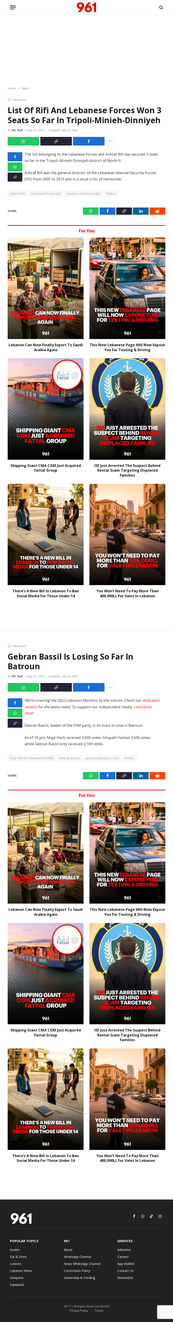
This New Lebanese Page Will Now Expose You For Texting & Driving (127, 347)
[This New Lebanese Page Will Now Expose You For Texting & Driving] (127, 288)
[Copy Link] (56, 141)
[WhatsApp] (15, 166)
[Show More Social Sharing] (110, 141)
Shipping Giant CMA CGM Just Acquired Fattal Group (46, 468)
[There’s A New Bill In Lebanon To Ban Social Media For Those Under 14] (46, 534)
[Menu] (13, 7)
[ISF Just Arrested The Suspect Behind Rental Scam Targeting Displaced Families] (127, 408)
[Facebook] (15, 156)
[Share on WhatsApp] (23, 141)
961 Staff (17, 130)
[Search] (160, 7)
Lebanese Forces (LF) (46, 193)
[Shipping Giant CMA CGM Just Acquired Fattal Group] (46, 408)
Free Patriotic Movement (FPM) (31, 758)
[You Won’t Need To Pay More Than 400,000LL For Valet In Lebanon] (127, 534)
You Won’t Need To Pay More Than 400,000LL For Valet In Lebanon (127, 593)
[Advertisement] (86, 50)
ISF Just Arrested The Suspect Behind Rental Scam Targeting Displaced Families (127, 470)
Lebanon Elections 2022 (83, 193)
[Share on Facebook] (89, 141)
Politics (111, 193)
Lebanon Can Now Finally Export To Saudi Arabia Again (46, 347)
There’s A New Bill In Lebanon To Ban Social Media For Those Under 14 (45, 593)
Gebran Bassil (69, 758)
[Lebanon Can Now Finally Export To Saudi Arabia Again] (46, 288)
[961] (86, 7)
